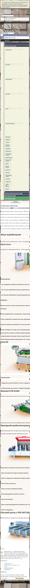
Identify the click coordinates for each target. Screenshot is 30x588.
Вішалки (8, 148)
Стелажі (8, 179)
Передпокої (9, 79)
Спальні (8, 64)
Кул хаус (12, 558)
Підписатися (20, 578)
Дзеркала (8, 151)
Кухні (7, 108)
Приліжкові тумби (9, 176)
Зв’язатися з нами (8, 568)
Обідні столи (7, 167)
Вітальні (8, 94)
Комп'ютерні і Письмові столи (9, 159)
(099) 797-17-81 (7, 563)
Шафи (7, 189)
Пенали (8, 170)
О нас (5, 566)
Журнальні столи (8, 154)
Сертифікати (7, 569)
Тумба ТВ (8, 181)
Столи (7, 142)
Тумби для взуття (7, 185)
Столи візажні (8, 145)
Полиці (7, 172)
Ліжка (7, 163)
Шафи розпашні (10, 123)
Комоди (8, 139)
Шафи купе (9, 49)
